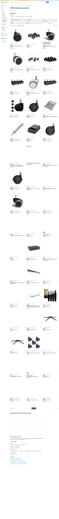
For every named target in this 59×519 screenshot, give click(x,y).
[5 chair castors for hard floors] (34, 392)
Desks (3, 12)
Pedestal (27, 16)
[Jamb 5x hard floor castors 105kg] (34, 345)
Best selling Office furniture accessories (16, 448)
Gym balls (3, 15)
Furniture (20, 5)
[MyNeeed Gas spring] (50, 298)
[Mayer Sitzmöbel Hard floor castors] (50, 181)
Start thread (55, 413)
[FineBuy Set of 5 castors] (50, 62)
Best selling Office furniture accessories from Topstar (18, 451)
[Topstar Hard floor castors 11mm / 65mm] (17, 39)
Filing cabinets (4, 13)
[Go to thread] (33, 418)
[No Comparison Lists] (53, 2)
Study (2, 10)
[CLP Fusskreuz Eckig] (17, 345)
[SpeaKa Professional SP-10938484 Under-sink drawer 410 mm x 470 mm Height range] (34, 298)
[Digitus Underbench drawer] (34, 252)
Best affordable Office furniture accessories (16, 450)
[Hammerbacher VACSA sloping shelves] (50, 109)
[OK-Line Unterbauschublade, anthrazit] (17, 228)
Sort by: (11, 25)
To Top (56, 408)
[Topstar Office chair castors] (17, 205)
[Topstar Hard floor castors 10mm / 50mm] (50, 39)
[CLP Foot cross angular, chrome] (34, 275)
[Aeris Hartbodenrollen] (17, 109)
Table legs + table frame (4, 28)
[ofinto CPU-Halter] (17, 322)
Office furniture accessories (4, 21)
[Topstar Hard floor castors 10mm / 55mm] (17, 62)
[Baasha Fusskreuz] (34, 228)
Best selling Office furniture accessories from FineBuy (18, 452)
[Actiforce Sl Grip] (50, 275)
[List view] (56, 25)
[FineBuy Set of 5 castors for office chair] (34, 205)
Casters (17, 16)
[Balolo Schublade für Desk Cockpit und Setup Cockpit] (50, 158)
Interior (2, 7)
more (26, 429)
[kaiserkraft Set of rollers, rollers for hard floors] (34, 181)
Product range (3, 5)
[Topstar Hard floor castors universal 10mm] (34, 62)
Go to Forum (12, 414)
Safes (3, 26)
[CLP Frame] (17, 252)
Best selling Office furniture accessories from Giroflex (18, 453)
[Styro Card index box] (17, 298)
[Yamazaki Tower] (34, 133)
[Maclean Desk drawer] (50, 392)
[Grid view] (55, 25)
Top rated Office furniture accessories (16, 449)
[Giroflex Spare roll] (34, 109)
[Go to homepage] (4, 2)
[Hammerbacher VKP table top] (17, 369)
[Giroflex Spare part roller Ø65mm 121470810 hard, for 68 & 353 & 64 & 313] (17, 158)
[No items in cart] (57, 2)
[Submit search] (11, 2)
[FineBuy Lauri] (34, 39)
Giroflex (31, 16)
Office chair (12, 16)
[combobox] (14, 26)
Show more (33, 408)
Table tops (3, 30)
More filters (49, 23)
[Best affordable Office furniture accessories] (34, 155)
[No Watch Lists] (55, 2)
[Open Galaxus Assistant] (51, 2)
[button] (24, 67)
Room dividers (4, 24)
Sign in (47, 2)
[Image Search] (41, 2)
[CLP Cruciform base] (50, 322)
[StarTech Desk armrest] (50, 205)
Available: (18, 25)
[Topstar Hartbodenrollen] (34, 322)
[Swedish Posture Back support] (34, 369)
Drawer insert (22, 16)
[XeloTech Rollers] (50, 369)
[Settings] (43, 2)
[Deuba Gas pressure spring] (17, 133)
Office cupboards (4, 18)
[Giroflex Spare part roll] (50, 133)
